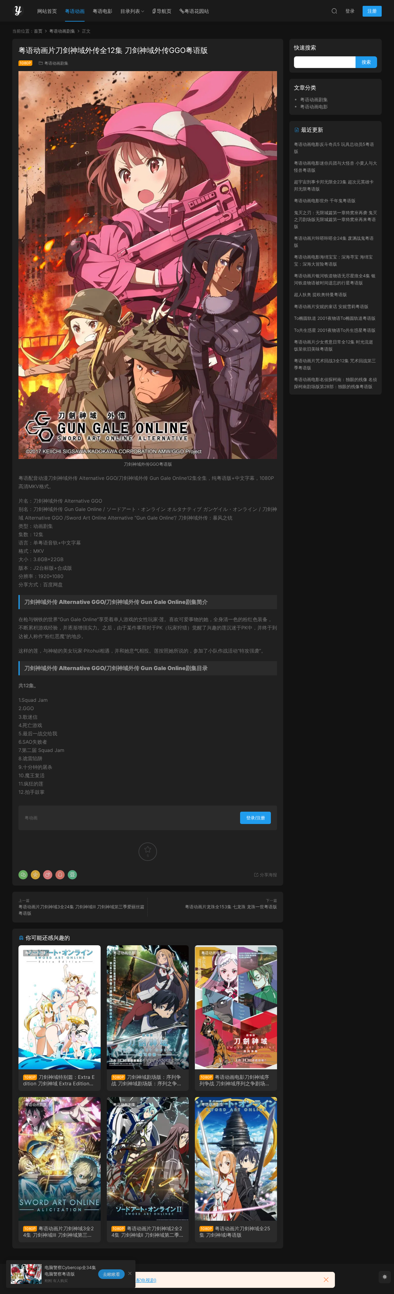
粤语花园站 (196, 11)
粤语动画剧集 (56, 63)
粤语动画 (75, 11)
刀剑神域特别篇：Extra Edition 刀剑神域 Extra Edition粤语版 (59, 1080)
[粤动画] (18, 11)
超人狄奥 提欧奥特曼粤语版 (320, 294)
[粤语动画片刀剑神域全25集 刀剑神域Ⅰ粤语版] (236, 1159)
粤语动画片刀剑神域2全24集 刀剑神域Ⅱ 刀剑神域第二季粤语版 (147, 1231)
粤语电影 (102, 11)
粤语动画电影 (36, 952)
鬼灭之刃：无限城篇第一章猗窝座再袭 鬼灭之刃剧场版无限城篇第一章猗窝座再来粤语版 (335, 219)
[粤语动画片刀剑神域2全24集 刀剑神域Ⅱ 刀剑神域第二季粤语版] (148, 1159)
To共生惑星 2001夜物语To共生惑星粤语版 (335, 330)
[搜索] (334, 10)
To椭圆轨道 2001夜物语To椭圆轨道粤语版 (335, 318)
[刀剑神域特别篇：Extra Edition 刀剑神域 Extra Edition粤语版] (59, 1007)
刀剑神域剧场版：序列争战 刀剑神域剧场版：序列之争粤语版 (146, 1080)
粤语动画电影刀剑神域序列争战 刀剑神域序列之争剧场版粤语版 (234, 1080)
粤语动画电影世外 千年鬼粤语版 (325, 200)
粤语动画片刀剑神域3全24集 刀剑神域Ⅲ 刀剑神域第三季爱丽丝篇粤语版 (58, 1231)
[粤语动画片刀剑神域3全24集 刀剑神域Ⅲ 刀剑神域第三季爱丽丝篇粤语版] (59, 1159)
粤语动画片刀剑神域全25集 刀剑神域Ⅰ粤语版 (234, 1231)
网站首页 (47, 11)
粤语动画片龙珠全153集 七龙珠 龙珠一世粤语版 (231, 906)
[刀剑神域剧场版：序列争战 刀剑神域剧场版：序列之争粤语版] (148, 1007)
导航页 (164, 11)
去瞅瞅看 (111, 1274)
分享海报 (268, 874)
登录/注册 (255, 817)
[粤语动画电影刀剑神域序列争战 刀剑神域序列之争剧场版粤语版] (236, 1007)
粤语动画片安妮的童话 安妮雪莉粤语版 (331, 306)
